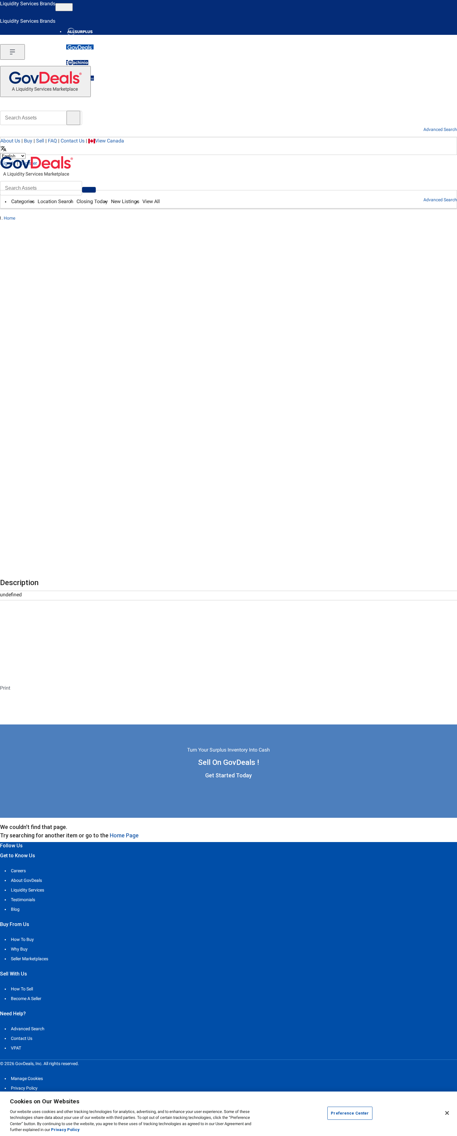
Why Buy (19, 949)
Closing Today (92, 201)
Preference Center (350, 1113)
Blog (15, 909)
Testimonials (23, 899)
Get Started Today (228, 775)
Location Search (55, 201)
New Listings (125, 201)
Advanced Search (440, 199)
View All (151, 201)
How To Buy (22, 939)
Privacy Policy (24, 1088)
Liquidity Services (27, 889)
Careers (18, 870)
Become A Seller (26, 998)
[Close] (447, 1113)
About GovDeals (26, 880)
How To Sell (22, 988)
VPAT (16, 1047)
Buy (28, 141)
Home (9, 218)
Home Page (124, 835)
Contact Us (73, 141)
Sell (40, 141)
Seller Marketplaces (29, 958)
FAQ (52, 141)
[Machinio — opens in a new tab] (77, 62)
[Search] (89, 190)
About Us (10, 141)
